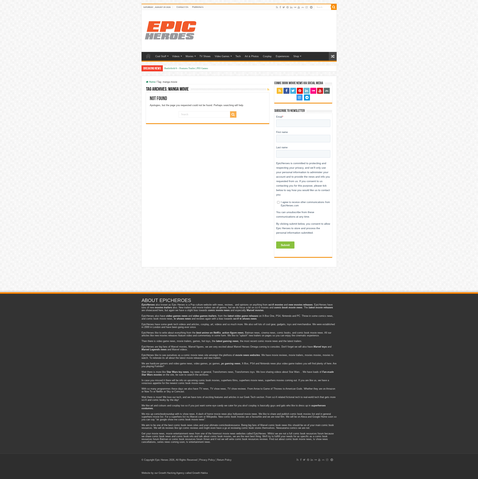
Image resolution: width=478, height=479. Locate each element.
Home (148, 56)
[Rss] (277, 7)
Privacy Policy (207, 459)
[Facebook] (280, 7)
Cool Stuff (160, 56)
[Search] (334, 7)
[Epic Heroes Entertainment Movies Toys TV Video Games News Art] (170, 30)
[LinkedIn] (291, 7)
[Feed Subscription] (268, 89)
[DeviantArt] (302, 7)
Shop (296, 56)
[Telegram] (311, 7)
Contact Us (182, 7)
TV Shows (205, 56)
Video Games (222, 56)
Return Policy (224, 459)
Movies (189, 56)
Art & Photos (252, 56)
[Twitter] (283, 7)
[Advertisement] (239, 280)
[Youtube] (298, 7)
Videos (176, 56)
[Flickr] (295, 7)
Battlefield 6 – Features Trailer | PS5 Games (186, 68)
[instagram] (306, 7)
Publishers (198, 7)
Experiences (282, 56)
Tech (238, 56)
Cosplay (267, 56)
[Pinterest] (287, 7)
